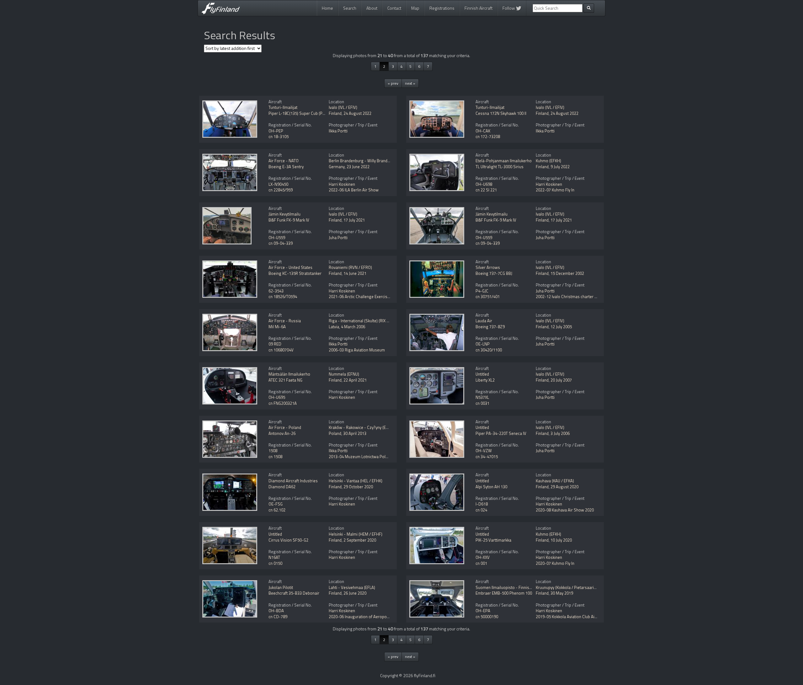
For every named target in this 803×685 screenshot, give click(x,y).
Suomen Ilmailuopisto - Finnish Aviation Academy (520, 587)
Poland (335, 433)
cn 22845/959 (281, 190)
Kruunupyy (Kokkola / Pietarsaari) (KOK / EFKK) (577, 587)
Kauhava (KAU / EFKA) (555, 481)
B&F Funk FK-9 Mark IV (289, 220)
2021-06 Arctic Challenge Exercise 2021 (364, 296)
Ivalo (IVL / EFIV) (343, 107)
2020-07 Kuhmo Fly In (555, 563)
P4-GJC (482, 291)
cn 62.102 (277, 510)
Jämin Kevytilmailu (284, 214)
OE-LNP (483, 344)
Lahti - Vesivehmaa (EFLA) (352, 587)
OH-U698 (484, 184)
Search (349, 8)
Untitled (482, 374)
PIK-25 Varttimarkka (493, 540)
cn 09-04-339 (281, 243)
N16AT (274, 557)
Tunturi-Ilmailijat (283, 107)
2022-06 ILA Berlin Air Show (354, 190)
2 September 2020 (359, 540)
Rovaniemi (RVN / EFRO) (350, 267)
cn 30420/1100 (489, 350)
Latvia (334, 327)
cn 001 (481, 563)
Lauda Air (484, 321)
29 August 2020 (564, 487)
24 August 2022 (357, 113)
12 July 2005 (561, 327)
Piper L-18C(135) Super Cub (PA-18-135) (305, 113)
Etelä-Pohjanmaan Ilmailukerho (504, 161)
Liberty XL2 (485, 380)
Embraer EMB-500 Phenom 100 (504, 593)
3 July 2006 (560, 433)
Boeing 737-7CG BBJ (494, 273)
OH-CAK (483, 131)
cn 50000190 (487, 616)
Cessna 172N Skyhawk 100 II (501, 113)
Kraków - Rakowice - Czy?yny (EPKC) (361, 427)
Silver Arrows (488, 267)
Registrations (442, 8)
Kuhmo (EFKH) (548, 161)
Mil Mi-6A (277, 327)
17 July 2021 (354, 220)
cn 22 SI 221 (486, 190)
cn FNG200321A (283, 403)
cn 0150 (275, 563)
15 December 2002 (567, 273)
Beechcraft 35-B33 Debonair (294, 593)
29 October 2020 (358, 487)
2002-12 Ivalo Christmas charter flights (571, 296)
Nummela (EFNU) (344, 374)
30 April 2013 (354, 433)
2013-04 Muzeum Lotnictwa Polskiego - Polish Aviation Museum (387, 456)
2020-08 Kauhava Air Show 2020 (565, 510)
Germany (337, 166)
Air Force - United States (290, 267)
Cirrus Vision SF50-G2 (288, 540)
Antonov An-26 (282, 433)
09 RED (275, 344)
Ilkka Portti (338, 131)
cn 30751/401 (488, 296)
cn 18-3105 (279, 136)
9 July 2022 (560, 166)
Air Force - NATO (284, 161)
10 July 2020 (561, 540)
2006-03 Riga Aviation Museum (357, 350)
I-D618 (482, 504)
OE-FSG (276, 504)
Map (415, 8)
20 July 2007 (561, 380)
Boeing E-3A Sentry (286, 166)
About (371, 8)
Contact (394, 8)
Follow (509, 8)
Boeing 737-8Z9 (490, 327)
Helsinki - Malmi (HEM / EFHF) (355, 534)
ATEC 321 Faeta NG (285, 380)
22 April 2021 (355, 380)
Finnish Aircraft (478, 8)
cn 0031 (482, 403)
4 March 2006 (353, 327)
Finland (335, 113)
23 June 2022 (358, 166)
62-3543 (276, 291)
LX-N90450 (278, 184)
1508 (273, 450)
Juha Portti (338, 237)
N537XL (482, 397)
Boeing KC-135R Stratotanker (295, 273)
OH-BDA (276, 610)
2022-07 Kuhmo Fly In (555, 190)
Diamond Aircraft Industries (293, 481)
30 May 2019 (561, 593)
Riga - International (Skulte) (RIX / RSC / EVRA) (370, 321)
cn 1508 (275, 456)
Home (327, 8)
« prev (393, 83)
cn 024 (481, 510)
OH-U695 (277, 397)
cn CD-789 (278, 616)
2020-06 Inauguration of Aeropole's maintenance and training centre (390, 616)
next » (410, 83)
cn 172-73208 (488, 136)
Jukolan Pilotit (281, 587)
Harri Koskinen (342, 184)
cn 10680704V (281, 350)
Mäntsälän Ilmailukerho (289, 374)
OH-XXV (483, 557)
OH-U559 (277, 237)
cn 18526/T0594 (283, 296)
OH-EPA (483, 610)
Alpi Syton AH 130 (491, 487)
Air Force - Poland (285, 427)
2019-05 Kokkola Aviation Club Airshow (571, 616)
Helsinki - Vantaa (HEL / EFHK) (355, 481)
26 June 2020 (354, 593)
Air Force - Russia (285, 321)
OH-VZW (484, 450)
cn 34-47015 (487, 456)
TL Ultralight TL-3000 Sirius (500, 166)
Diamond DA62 (282, 487)
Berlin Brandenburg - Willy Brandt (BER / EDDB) (371, 161)
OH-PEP (276, 131)
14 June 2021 (354, 273)
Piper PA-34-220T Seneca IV (501, 433)
